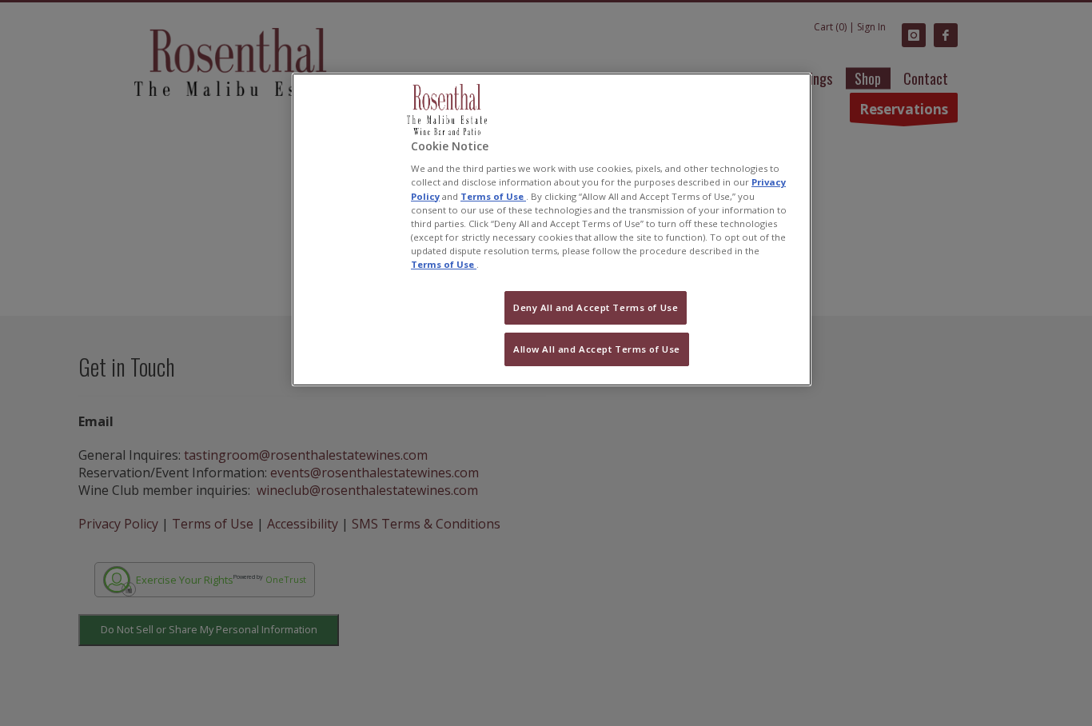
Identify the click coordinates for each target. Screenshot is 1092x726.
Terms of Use (493, 196)
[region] (551, 229)
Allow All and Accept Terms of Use (596, 349)
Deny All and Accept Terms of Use (595, 307)
